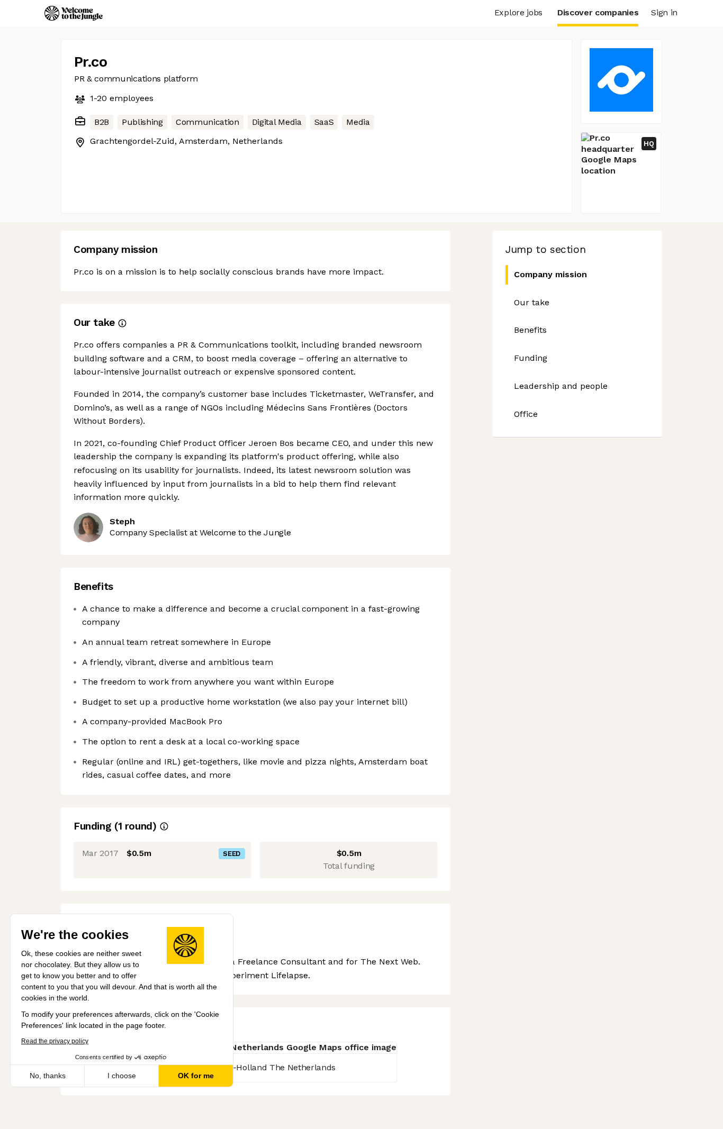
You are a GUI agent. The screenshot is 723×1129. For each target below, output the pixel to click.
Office (526, 414)
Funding (530, 358)
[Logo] (73, 13)
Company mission (550, 274)
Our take (531, 302)
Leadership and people (561, 386)
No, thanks (48, 1075)
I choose (121, 1075)
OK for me (196, 1075)
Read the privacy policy (54, 1041)
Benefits (530, 330)
